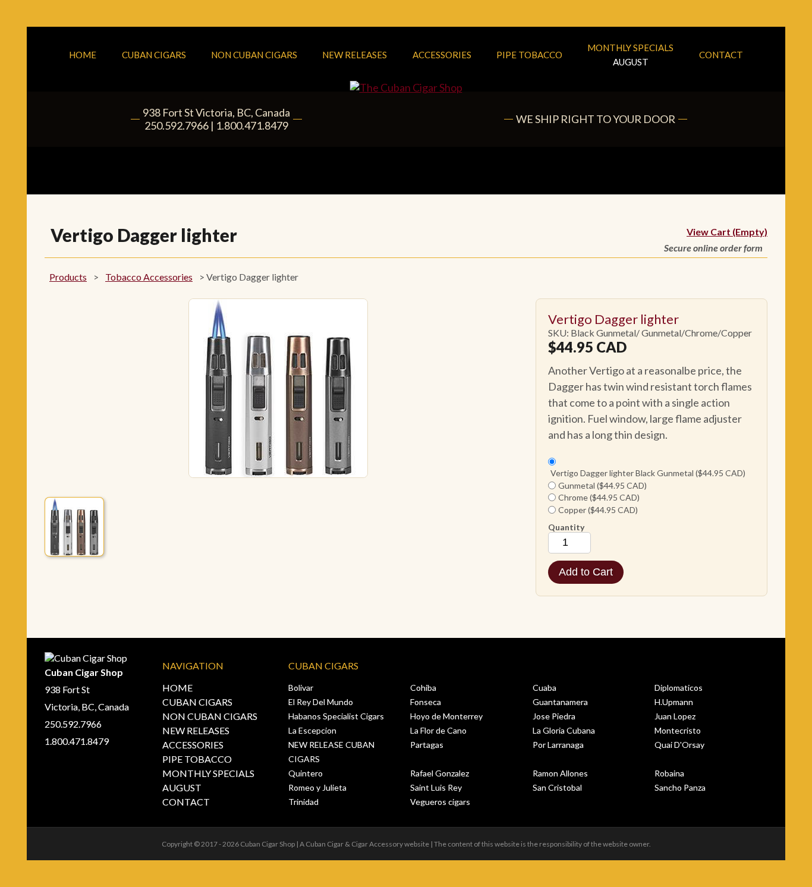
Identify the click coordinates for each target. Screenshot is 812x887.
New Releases (354, 54)
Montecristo (677, 730)
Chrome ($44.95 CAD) (599, 497)
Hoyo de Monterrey (446, 716)
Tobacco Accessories (149, 276)
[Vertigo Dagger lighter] (74, 526)
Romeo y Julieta (317, 787)
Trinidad (303, 802)
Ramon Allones (560, 773)
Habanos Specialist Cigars (336, 716)
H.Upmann (673, 702)
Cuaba (544, 687)
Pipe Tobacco (529, 54)
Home (82, 54)
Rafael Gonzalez (439, 773)
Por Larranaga (558, 745)
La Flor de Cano (438, 730)
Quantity (566, 527)
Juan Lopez (674, 716)
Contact (721, 54)
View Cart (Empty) (727, 231)
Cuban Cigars (154, 54)
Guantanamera (560, 702)
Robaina (669, 773)
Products (68, 276)
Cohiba (423, 687)
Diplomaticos (678, 687)
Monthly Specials (630, 54)
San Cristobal (557, 787)
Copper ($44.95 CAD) (598, 510)
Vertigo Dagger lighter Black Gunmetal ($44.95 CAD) (647, 473)
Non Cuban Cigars (254, 54)
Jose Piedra (554, 716)
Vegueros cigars (440, 802)
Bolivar (300, 687)
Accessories (442, 54)
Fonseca (425, 702)
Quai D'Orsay (679, 745)
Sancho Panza (680, 787)
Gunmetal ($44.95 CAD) (602, 485)
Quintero (305, 773)
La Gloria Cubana (564, 730)
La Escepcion (312, 730)
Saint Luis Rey (436, 787)
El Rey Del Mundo (320, 702)
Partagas (426, 745)
